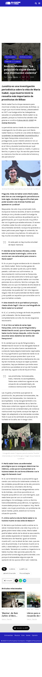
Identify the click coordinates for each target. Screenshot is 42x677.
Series (28, 635)
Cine (22, 635)
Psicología (25, 573)
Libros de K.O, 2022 (25, 120)
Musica (17, 635)
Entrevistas (25, 57)
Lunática (23, 569)
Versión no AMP (22, 628)
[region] (21, 24)
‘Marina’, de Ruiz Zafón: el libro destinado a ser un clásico (11, 614)
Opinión (35, 635)
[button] (39, 3)
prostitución (9, 573)
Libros (12, 569)
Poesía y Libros (12, 62)
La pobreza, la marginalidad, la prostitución (20, 135)
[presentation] (37, 606)
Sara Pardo (13, 77)
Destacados (10, 57)
